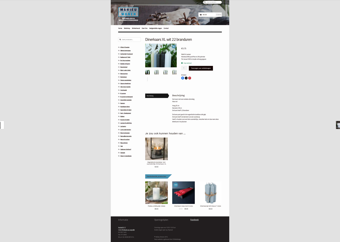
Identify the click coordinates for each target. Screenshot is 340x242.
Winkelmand (136, 28)
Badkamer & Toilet (125, 57)
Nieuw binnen (124, 143)
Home (120, 28)
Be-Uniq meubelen (125, 60)
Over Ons (144, 28)
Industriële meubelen (126, 100)
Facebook (194, 219)
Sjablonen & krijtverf (125, 149)
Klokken (122, 116)
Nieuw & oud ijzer (125, 139)
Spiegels (122, 153)
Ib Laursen (123, 93)
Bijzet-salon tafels (125, 70)
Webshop (127, 28)
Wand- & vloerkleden (126, 156)
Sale (121, 146)
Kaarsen (122, 103)
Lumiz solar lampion (125, 130)
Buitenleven (123, 77)
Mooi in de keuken (125, 133)
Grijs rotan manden (125, 87)
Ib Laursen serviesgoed (126, 97)
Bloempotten (124, 74)
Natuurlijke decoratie (125, 136)
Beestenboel (123, 67)
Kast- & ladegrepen (125, 113)
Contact (166, 28)
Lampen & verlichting (126, 123)
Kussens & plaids (125, 120)
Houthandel (123, 90)
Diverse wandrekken (125, 80)
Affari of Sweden (124, 47)
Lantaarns (123, 126)
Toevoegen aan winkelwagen (201, 68)
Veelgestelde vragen (155, 28)
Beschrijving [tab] (150, 96)
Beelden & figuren (125, 64)
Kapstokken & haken (125, 110)
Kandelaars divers (125, 107)
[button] (173, 46)
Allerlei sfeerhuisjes (125, 51)
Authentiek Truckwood (126, 54)
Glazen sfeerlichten (125, 83)
